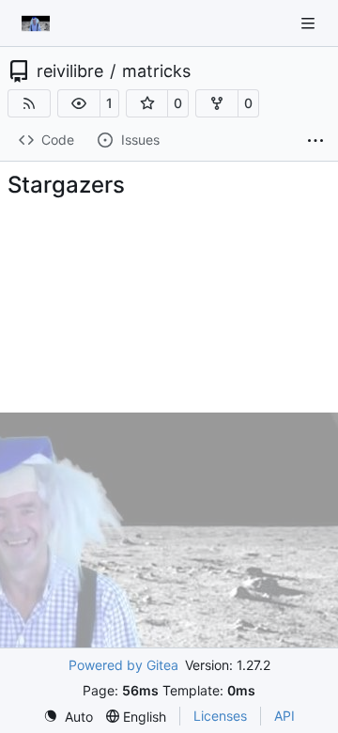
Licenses (220, 716)
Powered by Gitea (123, 665)
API (284, 716)
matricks (156, 71)
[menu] (68, 717)
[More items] (315, 141)
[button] (78, 103)
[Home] (35, 23)
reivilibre (70, 71)
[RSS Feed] (29, 103)
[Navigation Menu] (310, 23)
